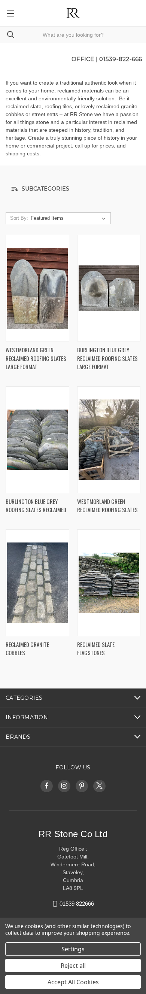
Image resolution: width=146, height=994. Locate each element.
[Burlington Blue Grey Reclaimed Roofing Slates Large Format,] (109, 288)
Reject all (73, 965)
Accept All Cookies (73, 982)
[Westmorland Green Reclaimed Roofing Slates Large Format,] (37, 288)
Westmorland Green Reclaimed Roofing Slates (107, 505)
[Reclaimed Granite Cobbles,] (37, 583)
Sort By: (19, 218)
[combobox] (73, 34)
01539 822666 (77, 903)
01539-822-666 (120, 59)
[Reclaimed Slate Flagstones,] (109, 583)
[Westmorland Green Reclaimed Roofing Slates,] (109, 440)
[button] (73, 188)
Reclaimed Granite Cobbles (27, 648)
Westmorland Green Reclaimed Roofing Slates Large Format (36, 358)
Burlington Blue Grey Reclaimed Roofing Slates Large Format (107, 358)
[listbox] (70, 218)
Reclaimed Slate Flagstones (96, 648)
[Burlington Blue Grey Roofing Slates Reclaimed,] (37, 440)
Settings (73, 949)
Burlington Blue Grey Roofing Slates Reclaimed (36, 505)
